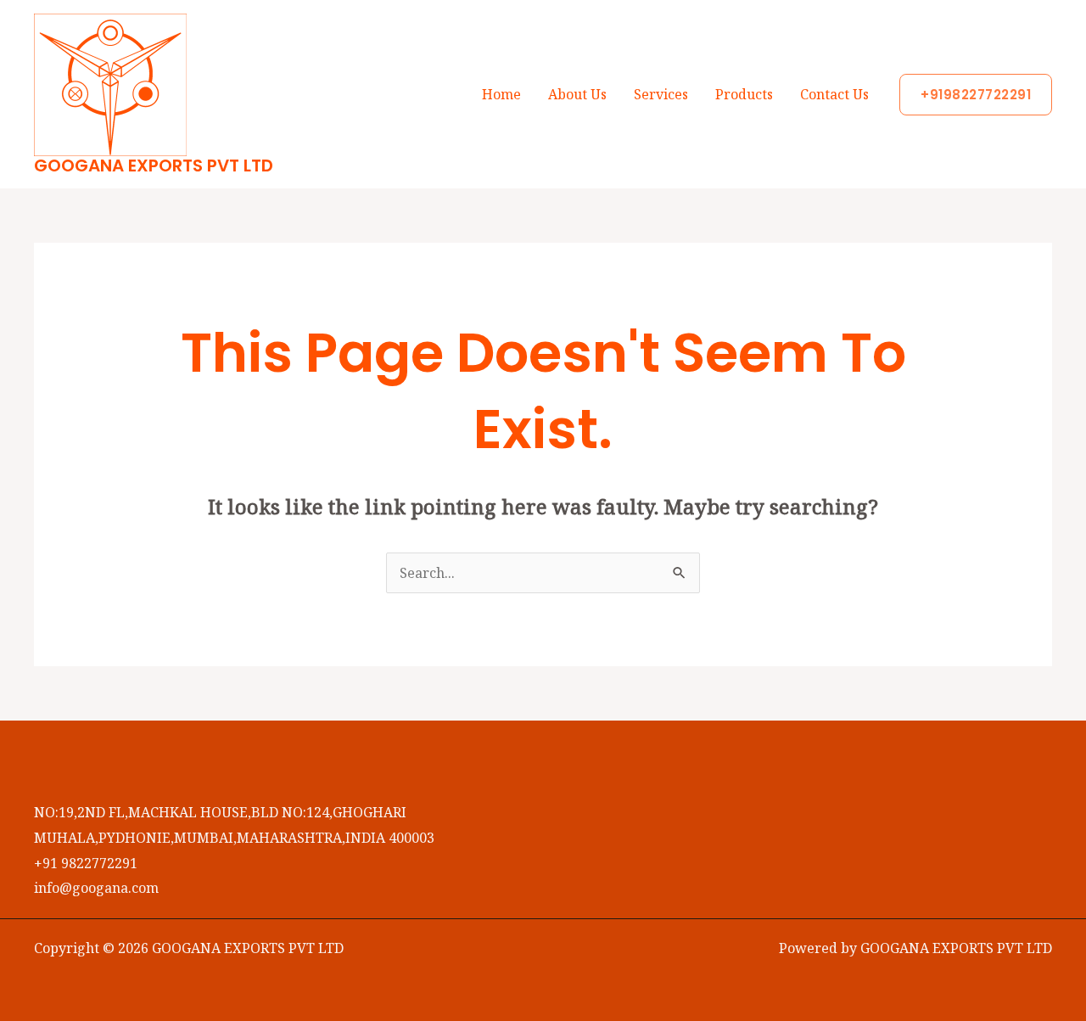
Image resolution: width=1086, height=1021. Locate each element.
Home (501, 94)
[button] (975, 94)
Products (744, 94)
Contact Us (834, 94)
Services (661, 94)
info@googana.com (96, 887)
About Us (577, 94)
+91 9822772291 (85, 863)
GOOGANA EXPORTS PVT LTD (153, 165)
